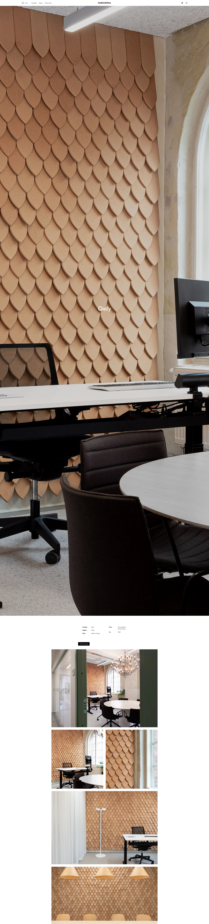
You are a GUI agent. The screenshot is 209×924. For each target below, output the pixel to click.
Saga (92, 627)
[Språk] (182, 2)
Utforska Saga (84, 644)
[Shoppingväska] (186, 2)
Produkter (34, 3)
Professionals (48, 3)
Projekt (41, 3)
